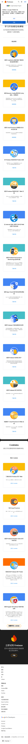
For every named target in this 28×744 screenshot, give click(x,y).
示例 (2, 674)
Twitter (2, 690)
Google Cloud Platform (6, 728)
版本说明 (3, 706)
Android (3, 721)
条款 (2, 737)
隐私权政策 (7, 737)
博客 (2, 686)
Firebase (3, 726)
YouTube (3, 693)
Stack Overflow (5, 702)
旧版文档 (3, 711)
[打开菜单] (2, 2)
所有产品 (3, 730)
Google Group (4, 704)
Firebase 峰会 (4, 688)
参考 (2, 672)
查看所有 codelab (14, 626)
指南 (2, 669)
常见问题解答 (4, 709)
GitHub (3, 679)
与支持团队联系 (5, 699)
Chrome (3, 723)
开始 (14, 22)
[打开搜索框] (19, 2)
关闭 (14, 18)
